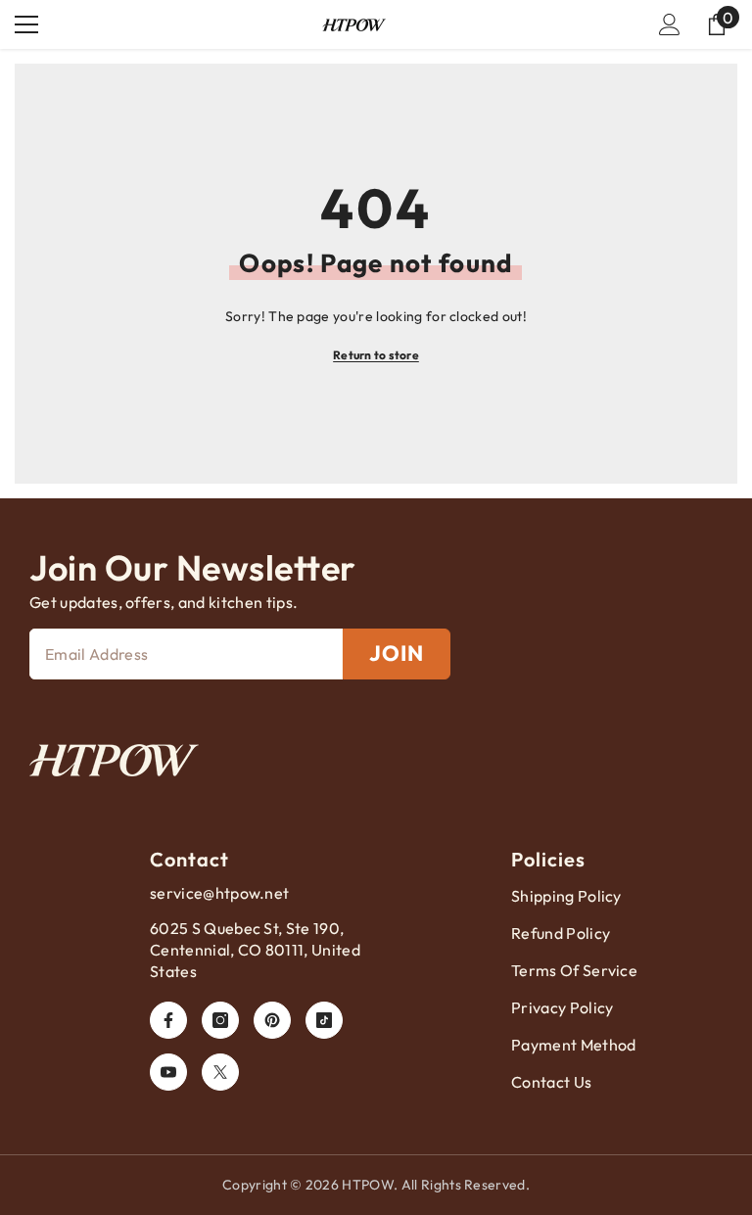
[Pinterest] (272, 1020)
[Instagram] (220, 1020)
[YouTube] (168, 1072)
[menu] (26, 24)
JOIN (396, 653)
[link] (114, 760)
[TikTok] (324, 1020)
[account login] (670, 24)
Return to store (376, 355)
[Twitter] (220, 1072)
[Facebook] (168, 1020)
